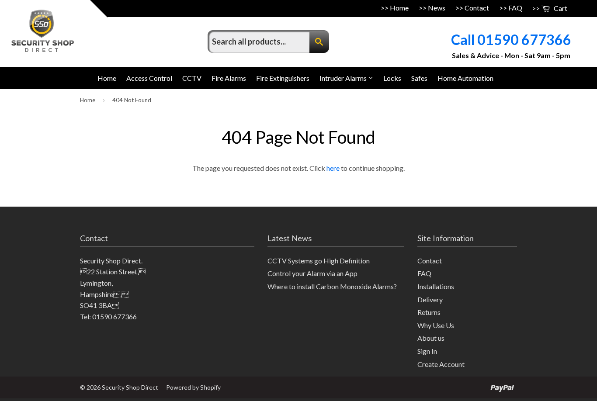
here (333, 168)
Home (399, 7)
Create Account (441, 364)
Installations (435, 286)
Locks (392, 78)
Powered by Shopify (193, 387)
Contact (477, 7)
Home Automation (465, 78)
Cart (559, 8)
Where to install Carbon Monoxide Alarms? (332, 286)
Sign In (427, 351)
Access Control (149, 78)
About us (430, 338)
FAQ (515, 7)
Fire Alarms (229, 78)
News (436, 7)
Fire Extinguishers (282, 78)
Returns (429, 312)
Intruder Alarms (343, 78)
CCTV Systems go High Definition (318, 260)
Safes (419, 78)
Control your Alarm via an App (312, 273)
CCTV (191, 78)
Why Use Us (435, 325)
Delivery (430, 299)
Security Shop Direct (130, 387)
